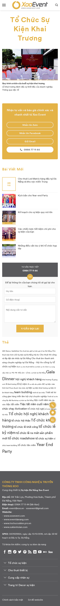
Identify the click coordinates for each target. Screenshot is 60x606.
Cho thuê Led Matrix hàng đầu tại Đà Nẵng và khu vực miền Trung (37, 180)
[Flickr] (45, 552)
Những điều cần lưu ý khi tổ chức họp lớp (37, 247)
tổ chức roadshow (21, 438)
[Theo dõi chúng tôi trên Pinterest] (25, 552)
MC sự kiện (46, 384)
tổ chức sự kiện (44, 438)
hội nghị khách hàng (28, 379)
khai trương (46, 379)
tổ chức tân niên (27, 445)
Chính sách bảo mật (12, 599)
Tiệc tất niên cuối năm (34, 404)
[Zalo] (53, 420)
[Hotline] (53, 405)
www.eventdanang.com (16, 519)
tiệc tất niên (12, 404)
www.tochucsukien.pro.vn (17, 523)
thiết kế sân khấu (39, 392)
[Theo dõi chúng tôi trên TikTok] (14, 552)
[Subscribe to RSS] (29, 552)
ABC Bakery (6, 351)
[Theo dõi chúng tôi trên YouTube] (40, 552)
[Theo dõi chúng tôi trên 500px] (50, 552)
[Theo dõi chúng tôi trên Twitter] (19, 552)
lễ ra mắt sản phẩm (35, 384)
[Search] (56, 5)
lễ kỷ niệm (22, 384)
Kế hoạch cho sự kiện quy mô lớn (35, 212)
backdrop (15, 350)
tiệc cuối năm (41, 400)
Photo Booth (13, 388)
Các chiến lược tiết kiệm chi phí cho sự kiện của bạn (37, 230)
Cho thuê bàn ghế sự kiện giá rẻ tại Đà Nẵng (36, 351)
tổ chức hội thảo (20, 420)
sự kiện (29, 387)
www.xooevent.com (14, 515)
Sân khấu (22, 388)
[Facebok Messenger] (53, 412)
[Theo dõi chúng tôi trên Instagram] (9, 552)
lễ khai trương (11, 384)
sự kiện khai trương (40, 387)
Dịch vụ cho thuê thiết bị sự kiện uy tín (31, 366)
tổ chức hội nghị (36, 408)
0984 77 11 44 (30, 270)
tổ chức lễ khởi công (26, 427)
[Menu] (4, 5)
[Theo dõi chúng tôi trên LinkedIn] (35, 552)
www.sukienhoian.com (16, 527)
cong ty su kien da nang (33, 544)
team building (23, 392)
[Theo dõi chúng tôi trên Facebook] (4, 552)
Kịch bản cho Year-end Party (33, 195)
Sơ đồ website (35, 599)
